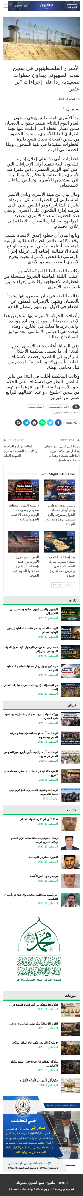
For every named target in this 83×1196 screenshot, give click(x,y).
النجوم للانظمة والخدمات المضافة (30, 1189)
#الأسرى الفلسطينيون (59, 407)
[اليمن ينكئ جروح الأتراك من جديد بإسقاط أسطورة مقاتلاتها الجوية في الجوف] (23, 542)
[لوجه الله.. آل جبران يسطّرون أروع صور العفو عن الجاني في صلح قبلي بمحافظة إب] (70, 757)
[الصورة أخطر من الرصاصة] (70, 862)
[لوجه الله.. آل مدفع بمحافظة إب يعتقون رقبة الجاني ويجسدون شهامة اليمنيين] (70, 738)
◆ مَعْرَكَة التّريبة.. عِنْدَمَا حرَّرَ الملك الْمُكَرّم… (34, 1042)
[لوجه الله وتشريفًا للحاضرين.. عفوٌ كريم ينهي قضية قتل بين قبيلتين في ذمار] (70, 795)
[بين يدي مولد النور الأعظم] (70, 881)
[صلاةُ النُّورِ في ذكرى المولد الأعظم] (70, 824)
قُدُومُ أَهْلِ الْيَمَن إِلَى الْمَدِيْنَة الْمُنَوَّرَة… (37, 1080)
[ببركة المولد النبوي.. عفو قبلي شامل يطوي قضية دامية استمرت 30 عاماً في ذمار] (70, 719)
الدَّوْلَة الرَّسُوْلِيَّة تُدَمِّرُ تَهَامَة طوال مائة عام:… (33, 1023)
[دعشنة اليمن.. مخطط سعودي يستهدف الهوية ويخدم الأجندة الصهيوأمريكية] (23, 490)
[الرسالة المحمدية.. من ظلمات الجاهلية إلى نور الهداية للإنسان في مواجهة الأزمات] (70, 633)
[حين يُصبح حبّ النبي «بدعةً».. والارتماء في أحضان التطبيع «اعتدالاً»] (70, 900)
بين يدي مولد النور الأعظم (44, 876)
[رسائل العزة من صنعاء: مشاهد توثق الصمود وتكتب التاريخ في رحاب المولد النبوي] (70, 843)
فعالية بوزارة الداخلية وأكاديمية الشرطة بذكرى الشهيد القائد (20, 451)
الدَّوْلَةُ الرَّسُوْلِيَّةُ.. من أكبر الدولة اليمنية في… (33, 1004)
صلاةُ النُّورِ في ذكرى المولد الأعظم (39, 819)
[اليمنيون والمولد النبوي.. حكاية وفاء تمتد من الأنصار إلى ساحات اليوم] (70, 614)
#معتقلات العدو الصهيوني (65, 412)
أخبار (70, 482)
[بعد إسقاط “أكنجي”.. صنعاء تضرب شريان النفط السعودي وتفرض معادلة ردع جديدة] (59, 542)
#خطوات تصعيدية (36, 407)
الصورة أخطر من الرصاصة (43, 857)
